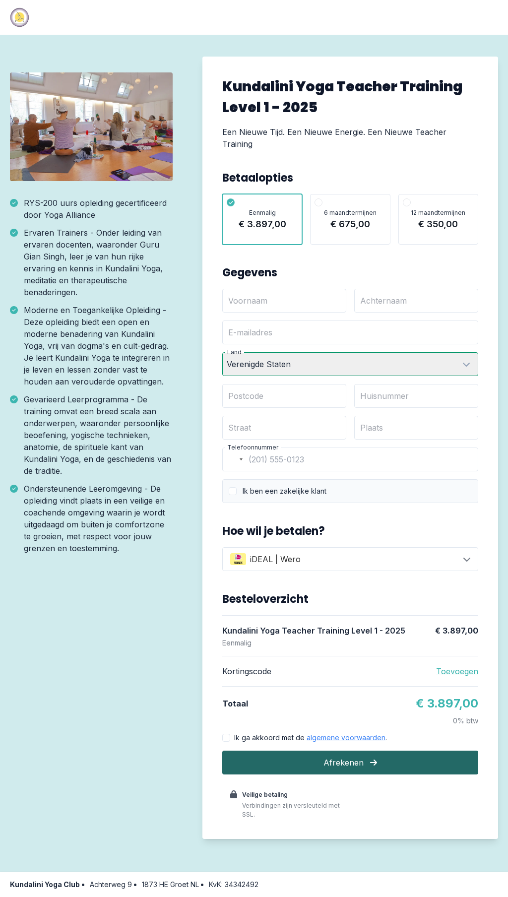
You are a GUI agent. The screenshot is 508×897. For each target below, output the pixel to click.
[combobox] (234, 459)
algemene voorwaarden (346, 737)
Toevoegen (457, 671)
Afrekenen (344, 763)
